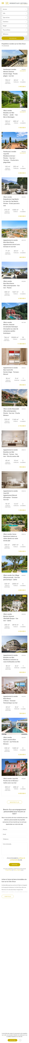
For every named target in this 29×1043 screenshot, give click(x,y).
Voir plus (8, 896)
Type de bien (6, 17)
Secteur (5, 9)
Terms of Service (17, 870)
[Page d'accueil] (16, 3)
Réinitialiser (26, 38)
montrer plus (14, 802)
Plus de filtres (6, 30)
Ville (4, 13)
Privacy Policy (8, 870)
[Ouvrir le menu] (3, 3)
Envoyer (14, 864)
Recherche (13, 38)
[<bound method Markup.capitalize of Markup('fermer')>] (20, 1040)
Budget (5, 26)
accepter (12, 1040)
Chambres (5, 21)
